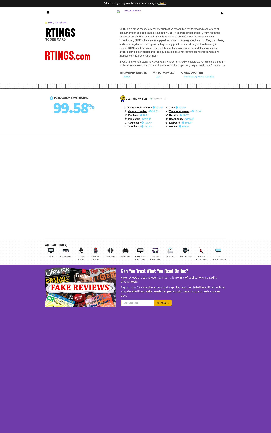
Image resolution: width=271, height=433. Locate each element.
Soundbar (133, 122)
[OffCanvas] (48, 13)
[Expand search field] (222, 13)
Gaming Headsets (155, 258)
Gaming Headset (137, 111)
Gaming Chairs (96, 258)
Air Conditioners (218, 258)
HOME (50, 23)
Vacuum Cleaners (179, 111)
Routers (170, 256)
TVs (171, 107)
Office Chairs (81, 258)
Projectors (134, 118)
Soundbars (66, 256)
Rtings (126, 76)
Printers (133, 115)
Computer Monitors (139, 107)
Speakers (133, 126)
